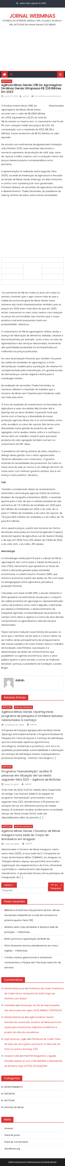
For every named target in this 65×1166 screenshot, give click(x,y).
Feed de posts (12, 1135)
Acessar (8, 1128)
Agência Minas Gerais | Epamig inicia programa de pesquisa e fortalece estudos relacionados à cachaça (32, 716)
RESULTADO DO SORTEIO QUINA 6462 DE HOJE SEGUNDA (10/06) (11, 885)
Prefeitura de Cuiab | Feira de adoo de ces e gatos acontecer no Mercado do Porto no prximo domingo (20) (32, 1044)
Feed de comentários (16, 1141)
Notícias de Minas (23, 707)
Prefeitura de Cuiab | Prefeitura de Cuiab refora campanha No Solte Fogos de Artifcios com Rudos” (34, 993)
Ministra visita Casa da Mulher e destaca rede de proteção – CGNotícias (31, 929)
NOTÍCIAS (6, 81)
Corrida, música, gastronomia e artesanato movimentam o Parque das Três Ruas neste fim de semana (32, 962)
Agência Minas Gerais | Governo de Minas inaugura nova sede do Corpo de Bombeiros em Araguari (31, 835)
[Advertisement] (32, 50)
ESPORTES (9, 1093)
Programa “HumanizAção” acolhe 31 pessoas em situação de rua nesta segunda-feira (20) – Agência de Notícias (31, 775)
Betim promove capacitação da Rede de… (27, 938)
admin (26, 96)
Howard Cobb (11, 1055)
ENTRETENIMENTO (13, 1086)
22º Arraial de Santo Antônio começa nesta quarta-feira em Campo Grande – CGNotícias (57, 885)
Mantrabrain (50, 1162)
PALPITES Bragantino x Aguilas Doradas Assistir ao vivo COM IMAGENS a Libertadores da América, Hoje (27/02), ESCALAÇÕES (33, 1061)
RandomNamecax (14, 988)
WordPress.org (12, 1148)
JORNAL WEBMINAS (32, 15)
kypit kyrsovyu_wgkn (15, 1039)
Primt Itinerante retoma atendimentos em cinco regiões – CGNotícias (31, 948)
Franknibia (9, 1005)
